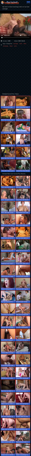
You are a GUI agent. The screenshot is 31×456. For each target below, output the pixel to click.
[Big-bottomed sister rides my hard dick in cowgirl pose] (23, 436)
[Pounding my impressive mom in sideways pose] (8, 308)
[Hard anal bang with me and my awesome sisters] (23, 423)
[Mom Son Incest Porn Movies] (10, 2)
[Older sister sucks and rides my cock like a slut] (23, 347)
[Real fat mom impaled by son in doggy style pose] (23, 270)
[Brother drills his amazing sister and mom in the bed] (23, 410)
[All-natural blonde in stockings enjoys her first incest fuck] (23, 385)
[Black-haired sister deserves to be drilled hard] (8, 436)
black (11, 46)
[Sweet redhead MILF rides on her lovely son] (8, 283)
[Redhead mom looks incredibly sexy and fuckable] (8, 257)
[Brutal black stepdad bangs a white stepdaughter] (8, 334)
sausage (15, 43)
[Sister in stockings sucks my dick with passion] (23, 449)
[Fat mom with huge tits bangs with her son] (23, 283)
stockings (5, 46)
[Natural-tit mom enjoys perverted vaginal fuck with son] (8, 270)
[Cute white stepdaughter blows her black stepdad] (23, 372)
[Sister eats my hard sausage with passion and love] (8, 423)
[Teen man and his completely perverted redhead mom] (8, 181)
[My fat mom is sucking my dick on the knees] (8, 372)
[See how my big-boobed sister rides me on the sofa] (23, 308)
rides (25, 43)
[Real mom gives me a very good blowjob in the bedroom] (8, 219)
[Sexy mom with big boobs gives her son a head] (23, 194)
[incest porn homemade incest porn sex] (28, 2)
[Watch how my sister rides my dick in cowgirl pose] (8, 398)
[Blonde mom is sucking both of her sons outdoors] (8, 321)
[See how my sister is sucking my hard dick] (8, 385)
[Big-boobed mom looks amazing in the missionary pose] (23, 206)
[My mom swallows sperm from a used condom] (8, 410)
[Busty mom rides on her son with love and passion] (23, 257)
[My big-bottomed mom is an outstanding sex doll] (8, 296)
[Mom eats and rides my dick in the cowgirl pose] (23, 359)
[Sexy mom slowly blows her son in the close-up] (23, 219)
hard (20, 43)
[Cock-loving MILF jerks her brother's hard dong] (8, 359)
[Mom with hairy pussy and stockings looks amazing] (8, 206)
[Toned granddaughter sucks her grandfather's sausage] (23, 334)
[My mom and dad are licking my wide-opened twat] (23, 181)
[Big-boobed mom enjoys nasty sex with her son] (8, 245)
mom (15, 46)
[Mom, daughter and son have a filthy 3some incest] (8, 194)
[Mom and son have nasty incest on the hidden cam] (23, 245)
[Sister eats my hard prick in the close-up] (23, 398)
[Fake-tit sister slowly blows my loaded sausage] (23, 296)
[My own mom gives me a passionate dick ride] (23, 232)
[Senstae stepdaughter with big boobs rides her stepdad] (23, 321)
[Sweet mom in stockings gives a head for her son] (8, 449)
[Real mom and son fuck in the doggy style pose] (8, 232)
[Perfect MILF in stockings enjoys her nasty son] (8, 347)
